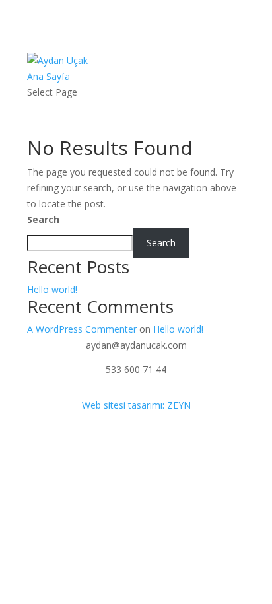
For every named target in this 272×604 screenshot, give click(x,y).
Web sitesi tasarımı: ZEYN (136, 405)
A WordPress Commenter (82, 329)
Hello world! (52, 289)
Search (43, 219)
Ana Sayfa (48, 76)
